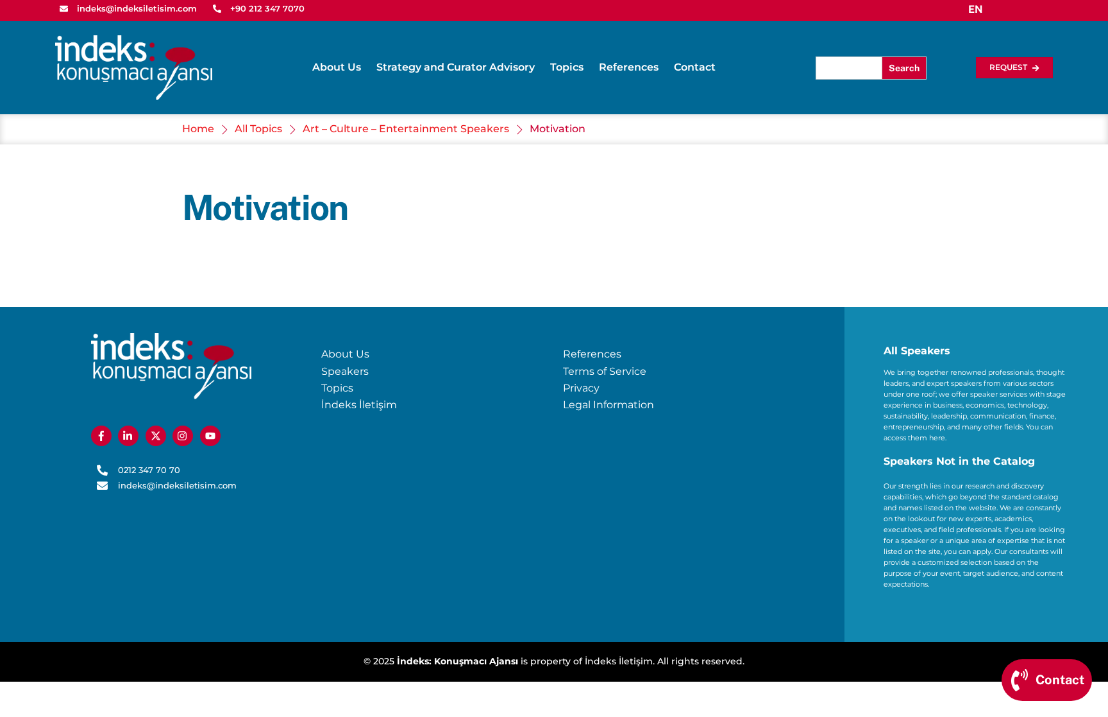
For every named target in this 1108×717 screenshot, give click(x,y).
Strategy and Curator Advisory (455, 67)
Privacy (581, 388)
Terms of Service (604, 371)
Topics (566, 67)
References (629, 67)
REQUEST (1008, 67)
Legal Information (608, 405)
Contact (695, 67)
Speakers (345, 371)
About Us (336, 67)
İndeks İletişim (359, 405)
